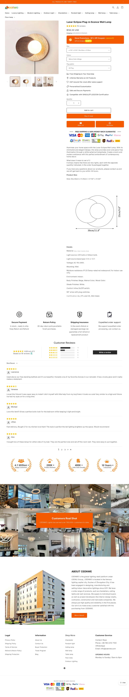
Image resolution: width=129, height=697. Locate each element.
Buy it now (89, 116)
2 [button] (61, 450)
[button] (18, 13)
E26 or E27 (90, 259)
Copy (88, 41)
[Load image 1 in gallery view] (15, 82)
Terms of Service (11, 647)
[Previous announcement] (6, 2)
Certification (72, 296)
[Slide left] (7, 81)
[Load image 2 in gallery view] (26, 82)
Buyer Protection (41, 647)
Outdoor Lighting (71, 661)
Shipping (69, 33)
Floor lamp (69, 658)
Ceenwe (61, 681)
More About (79, 615)
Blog (36, 654)
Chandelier (69, 640)
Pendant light (70, 643)
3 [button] (65, 450)
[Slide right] (56, 81)
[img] (12, 369)
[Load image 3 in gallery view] (37, 82)
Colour (69, 55)
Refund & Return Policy (13, 650)
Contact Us (39, 643)
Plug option (70, 64)
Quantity (69, 99)
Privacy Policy (10, 640)
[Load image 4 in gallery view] (48, 82)
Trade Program (40, 650)
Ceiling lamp (69, 647)
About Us (38, 640)
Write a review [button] (105, 352)
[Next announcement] (123, 2)
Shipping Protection (12, 654)
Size (68, 46)
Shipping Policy (10, 643)
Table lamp (69, 654)
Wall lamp (68, 650)
